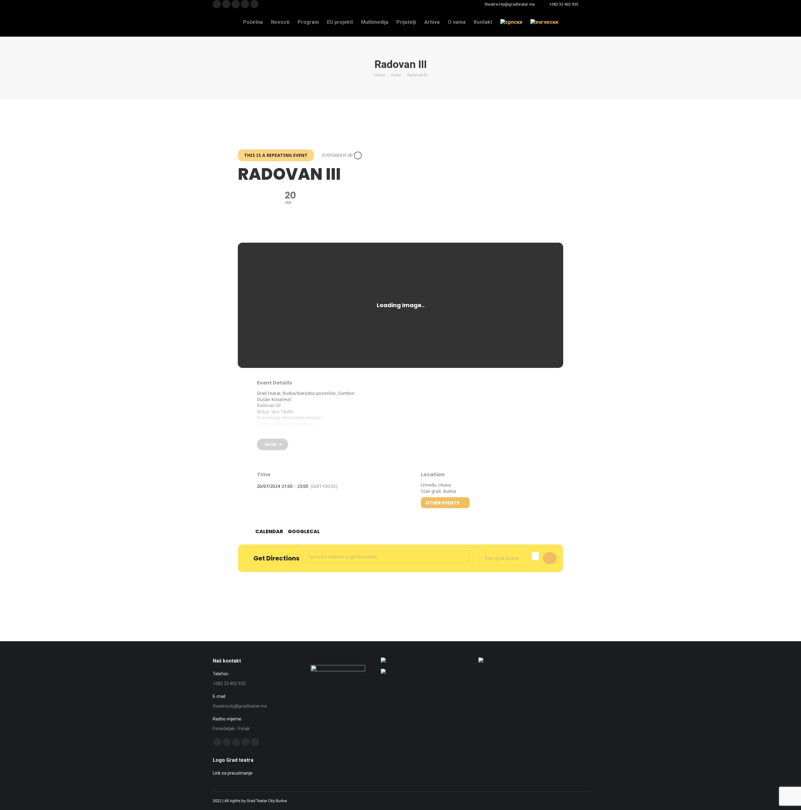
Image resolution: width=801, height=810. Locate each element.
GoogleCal (304, 532)
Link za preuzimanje (233, 773)
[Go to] (383, 672)
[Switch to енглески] (544, 22)
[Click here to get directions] (550, 558)
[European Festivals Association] (383, 660)
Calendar (269, 532)
